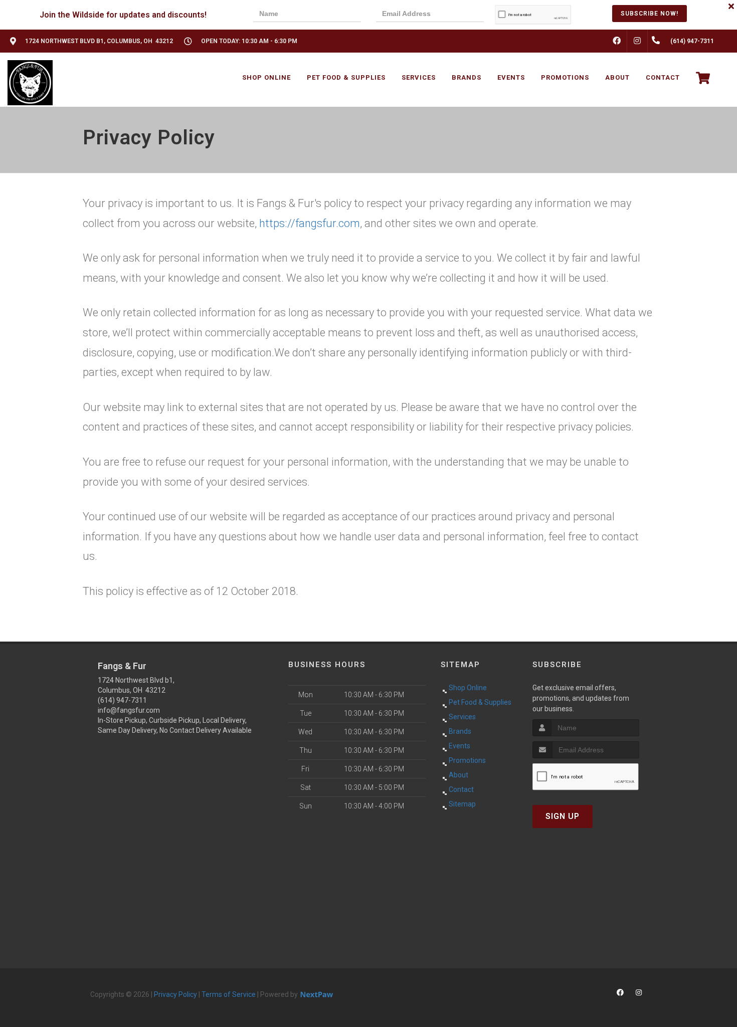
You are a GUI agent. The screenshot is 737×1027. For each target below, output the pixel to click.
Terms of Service (229, 994)
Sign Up (562, 816)
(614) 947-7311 (122, 700)
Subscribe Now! (649, 13)
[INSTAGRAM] (637, 41)
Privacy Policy (175, 994)
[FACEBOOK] (617, 41)
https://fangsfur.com (309, 223)
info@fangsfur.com (129, 710)
